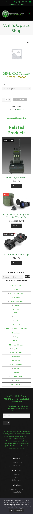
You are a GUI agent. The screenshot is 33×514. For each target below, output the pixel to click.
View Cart (16, 474)
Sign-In (16, 477)
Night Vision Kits (16, 352)
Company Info (16, 462)
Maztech (16, 341)
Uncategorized (16, 376)
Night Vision (16, 349)
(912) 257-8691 (21, 2)
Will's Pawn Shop (16, 384)
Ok (11, 510)
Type (3, 84)
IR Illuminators (16, 333)
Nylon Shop (16, 356)
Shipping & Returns (16, 489)
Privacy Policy (16, 492)
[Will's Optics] (13, 13)
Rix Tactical (16, 360)
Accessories (20, 109)
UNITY (16, 380)
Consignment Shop (16, 301)
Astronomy (16, 297)
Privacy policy (18, 510)
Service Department (16, 364)
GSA (16, 321)
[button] (28, 42)
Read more (16, 186)
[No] (31, 506)
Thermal (16, 372)
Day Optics (16, 309)
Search (27, 277)
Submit (6, 423)
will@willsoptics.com (16, 4)
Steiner (16, 368)
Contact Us (17, 465)
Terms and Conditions (16, 495)
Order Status (16, 480)
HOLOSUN (16, 325)
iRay (16, 337)
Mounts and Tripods (16, 345)
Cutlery (16, 305)
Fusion (16, 317)
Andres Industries (16, 293)
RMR (16, 313)
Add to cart (20, 100)
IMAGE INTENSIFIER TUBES (16, 329)
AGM (16, 289)
